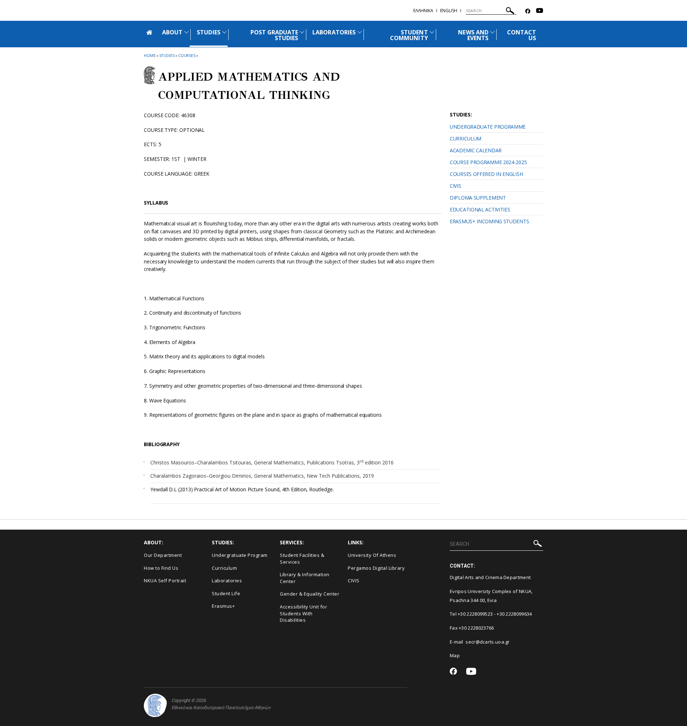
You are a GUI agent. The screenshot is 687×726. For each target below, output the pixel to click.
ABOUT (172, 32)
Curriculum (224, 568)
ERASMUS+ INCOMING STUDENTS (489, 221)
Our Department (163, 555)
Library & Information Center (305, 577)
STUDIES (208, 32)
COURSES (186, 55)
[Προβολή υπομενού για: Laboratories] (360, 32)
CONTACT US (521, 35)
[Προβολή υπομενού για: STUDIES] (224, 32)
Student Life (226, 593)
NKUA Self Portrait (165, 580)
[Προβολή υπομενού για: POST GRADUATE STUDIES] (302, 32)
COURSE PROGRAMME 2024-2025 (488, 162)
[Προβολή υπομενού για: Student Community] (432, 32)
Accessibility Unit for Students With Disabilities (303, 613)
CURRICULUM (465, 138)
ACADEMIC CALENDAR (476, 150)
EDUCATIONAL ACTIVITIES (480, 209)
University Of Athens (372, 555)
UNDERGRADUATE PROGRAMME (488, 126)
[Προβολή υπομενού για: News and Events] (492, 32)
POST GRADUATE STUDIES (274, 35)
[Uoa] (155, 705)
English (448, 11)
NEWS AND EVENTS (473, 35)
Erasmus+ (223, 606)
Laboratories (227, 580)
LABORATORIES (334, 32)
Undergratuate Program (240, 555)
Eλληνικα (423, 11)
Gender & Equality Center (309, 594)
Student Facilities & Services (302, 558)
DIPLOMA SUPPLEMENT (478, 197)
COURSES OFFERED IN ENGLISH (486, 174)
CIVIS (455, 185)
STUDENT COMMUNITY (409, 35)
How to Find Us (161, 568)
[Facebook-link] (527, 11)
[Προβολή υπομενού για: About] (186, 32)
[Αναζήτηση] (510, 11)
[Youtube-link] (539, 11)
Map (455, 655)
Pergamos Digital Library (376, 568)
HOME (150, 55)
